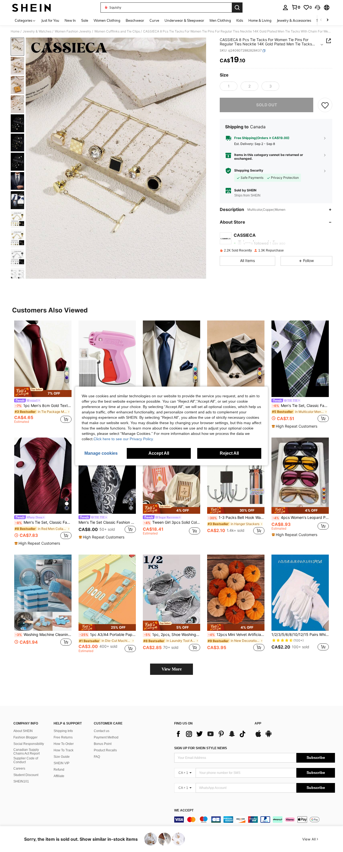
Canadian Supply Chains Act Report (26, 751)
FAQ (97, 757)
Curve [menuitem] (154, 20)
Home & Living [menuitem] (259, 20)
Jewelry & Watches (37, 31)
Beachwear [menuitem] (135, 20)
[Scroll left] (321, 20)
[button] (317, 7)
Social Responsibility (28, 744)
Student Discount (25, 775)
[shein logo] (31, 7)
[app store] (258, 736)
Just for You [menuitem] (50, 20)
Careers (19, 768)
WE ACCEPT (183, 810)
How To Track (63, 750)
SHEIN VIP (61, 763)
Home (15, 31)
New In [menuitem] (70, 20)
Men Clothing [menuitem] (220, 20)
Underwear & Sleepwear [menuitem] (184, 20)
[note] (43, 392)
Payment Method (106, 737)
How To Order (64, 744)
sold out (266, 104)
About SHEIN (23, 731)
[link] (295, 7)
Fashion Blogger (25, 737)
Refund (59, 769)
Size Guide (62, 757)
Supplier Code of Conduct (25, 760)
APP (258, 723)
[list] (211, 734)
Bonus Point (102, 744)
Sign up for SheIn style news (200, 748)
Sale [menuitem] (84, 20)
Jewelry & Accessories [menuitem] (294, 20)
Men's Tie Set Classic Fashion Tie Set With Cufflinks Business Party (107, 522)
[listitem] (43, 372)
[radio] (228, 86)
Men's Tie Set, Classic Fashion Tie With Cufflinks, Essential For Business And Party (43, 522)
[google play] (268, 736)
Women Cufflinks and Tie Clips (117, 31)
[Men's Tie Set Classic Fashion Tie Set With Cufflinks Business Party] (107, 476)
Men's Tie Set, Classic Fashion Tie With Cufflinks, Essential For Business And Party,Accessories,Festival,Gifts (301, 405)
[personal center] (285, 7)
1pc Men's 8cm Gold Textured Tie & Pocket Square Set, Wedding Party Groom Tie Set (43, 405)
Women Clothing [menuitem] (107, 20)
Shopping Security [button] (248, 171)
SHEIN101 (21, 781)
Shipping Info (63, 731)
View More (172, 669)
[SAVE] (325, 105)
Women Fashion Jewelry (73, 31)
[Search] (237, 7)
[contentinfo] (254, 819)
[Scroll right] (327, 20)
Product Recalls (105, 750)
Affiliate (59, 776)
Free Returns (63, 737)
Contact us (101, 731)
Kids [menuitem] (239, 20)
